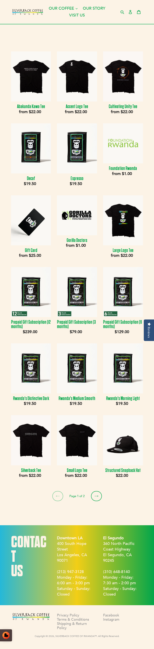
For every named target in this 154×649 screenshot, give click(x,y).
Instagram (111, 619)
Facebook (111, 615)
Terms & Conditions (73, 619)
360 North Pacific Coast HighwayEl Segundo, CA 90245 (119, 549)
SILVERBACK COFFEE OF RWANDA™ (76, 636)
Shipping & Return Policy (72, 626)
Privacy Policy (68, 615)
